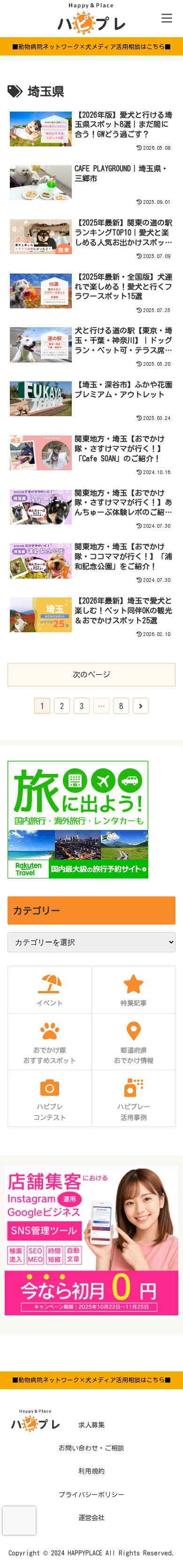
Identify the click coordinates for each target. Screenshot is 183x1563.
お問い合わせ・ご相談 (91, 1448)
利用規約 (91, 1471)
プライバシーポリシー (91, 1494)
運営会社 (91, 1518)
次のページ (91, 674)
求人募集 (91, 1425)
